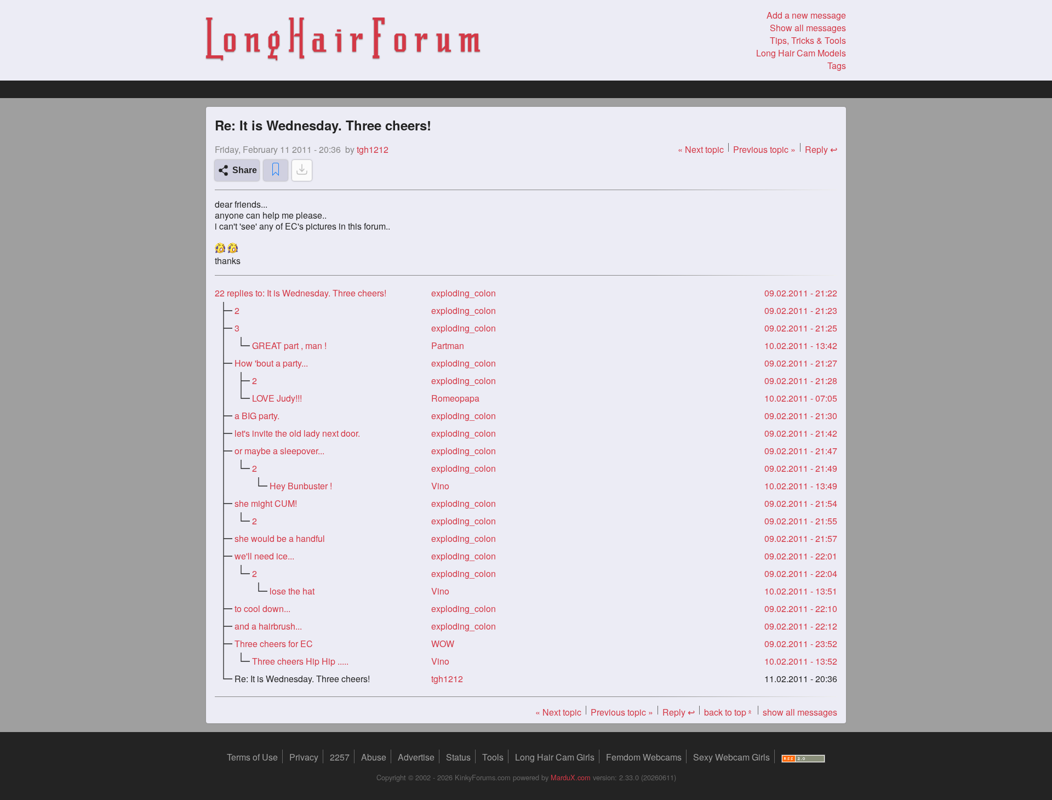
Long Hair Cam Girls (554, 757)
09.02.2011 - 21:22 (800, 293)
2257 (340, 757)
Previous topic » (764, 149)
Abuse (373, 757)
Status (458, 757)
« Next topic (701, 149)
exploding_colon (463, 293)
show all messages (800, 712)
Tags (836, 65)
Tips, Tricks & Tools (808, 40)
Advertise (416, 757)
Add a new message (806, 15)
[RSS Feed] (803, 757)
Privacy (303, 757)
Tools (493, 757)
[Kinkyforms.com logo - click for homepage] (343, 41)
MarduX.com (571, 777)
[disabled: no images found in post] (302, 170)
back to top (728, 712)
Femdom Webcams (644, 757)
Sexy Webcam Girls (731, 757)
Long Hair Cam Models (801, 53)
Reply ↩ (821, 149)
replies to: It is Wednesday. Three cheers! (300, 293)
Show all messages (808, 27)
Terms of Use (252, 757)
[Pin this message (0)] (276, 170)
